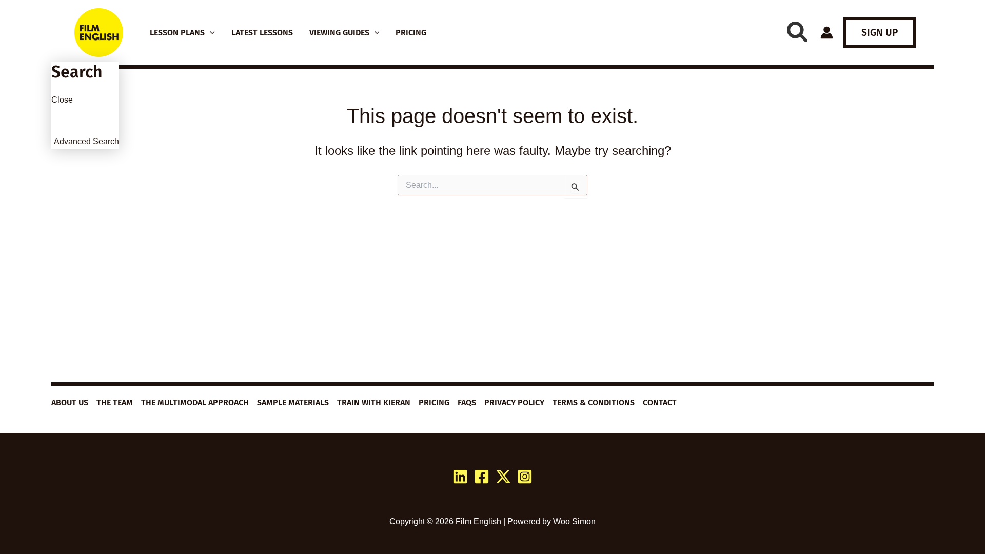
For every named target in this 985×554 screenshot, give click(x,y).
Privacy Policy (514, 402)
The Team (114, 402)
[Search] (797, 32)
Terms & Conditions (594, 402)
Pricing (434, 402)
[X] (503, 476)
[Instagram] (525, 476)
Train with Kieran (373, 402)
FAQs (467, 402)
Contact (660, 402)
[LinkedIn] (460, 476)
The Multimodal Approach (195, 402)
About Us (69, 402)
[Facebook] (481, 476)
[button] (210, 32)
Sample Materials (293, 402)
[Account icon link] (826, 32)
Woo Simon (574, 521)
